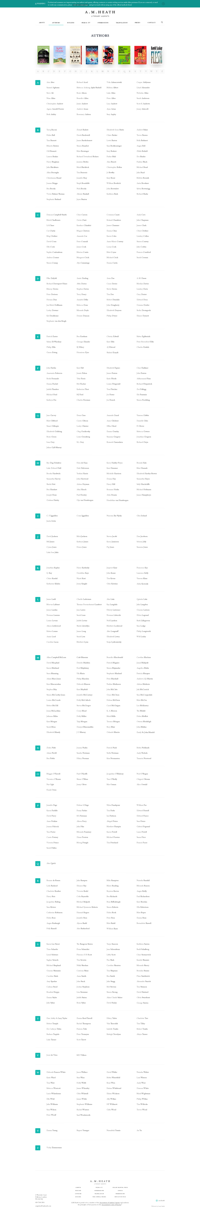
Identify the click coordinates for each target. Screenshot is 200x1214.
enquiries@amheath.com (43, 1206)
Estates (70, 22)
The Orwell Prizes (99, 1197)
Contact (152, 22)
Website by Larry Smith (158, 1206)
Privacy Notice (120, 1197)
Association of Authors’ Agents (109, 1203)
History (78, 1190)
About (42, 22)
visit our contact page (80, 5)
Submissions (103, 22)
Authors (56, 22)
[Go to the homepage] (100, 14)
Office (120, 1190)
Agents (78, 1187)
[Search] (162, 23)
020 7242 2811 (40, 1202)
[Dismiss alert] (163, 3)
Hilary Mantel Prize (120, 1187)
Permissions (120, 1193)
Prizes (137, 22)
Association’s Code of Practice (111, 1205)
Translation (122, 22)
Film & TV (86, 22)
